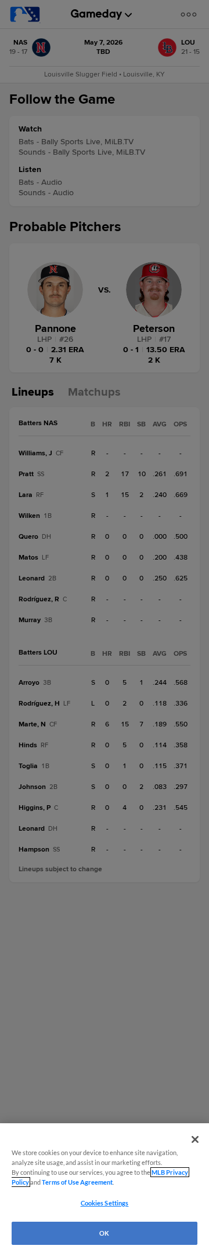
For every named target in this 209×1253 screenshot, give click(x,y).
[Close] (195, 1139)
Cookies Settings (105, 1203)
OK (104, 1233)
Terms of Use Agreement (77, 1182)
